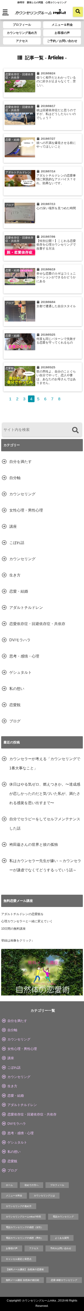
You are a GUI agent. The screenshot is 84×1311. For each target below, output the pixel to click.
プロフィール (22, 24)
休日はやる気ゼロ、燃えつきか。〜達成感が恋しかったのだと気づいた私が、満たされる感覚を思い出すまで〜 (44, 793)
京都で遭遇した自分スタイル (56, 306)
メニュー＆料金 (62, 24)
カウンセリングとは (44, 1195)
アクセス (22, 41)
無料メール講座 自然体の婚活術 (22, 1280)
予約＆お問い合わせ (60, 1248)
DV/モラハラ (20, 640)
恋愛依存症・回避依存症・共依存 (37, 624)
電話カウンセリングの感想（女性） (24, 1227)
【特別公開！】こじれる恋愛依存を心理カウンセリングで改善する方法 (56, 244)
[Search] (75, 430)
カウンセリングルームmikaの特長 (23, 1216)
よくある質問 (62, 1238)
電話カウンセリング (63, 1216)
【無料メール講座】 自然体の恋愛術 (25, 1269)
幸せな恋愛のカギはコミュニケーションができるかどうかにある (56, 277)
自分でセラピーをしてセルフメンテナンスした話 (44, 823)
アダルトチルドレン (26, 608)
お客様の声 (62, 33)
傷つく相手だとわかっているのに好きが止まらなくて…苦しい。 (56, 81)
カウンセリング (22, 494)
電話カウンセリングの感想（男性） (24, 1238)
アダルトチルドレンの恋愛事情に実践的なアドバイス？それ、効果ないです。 (56, 179)
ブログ (15, 721)
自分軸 (15, 478)
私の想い (16, 689)
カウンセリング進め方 (22, 33)
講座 (13, 526)
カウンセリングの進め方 (19, 1206)
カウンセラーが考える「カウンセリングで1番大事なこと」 (44, 763)
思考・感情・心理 (24, 656)
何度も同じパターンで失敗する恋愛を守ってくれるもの (56, 340)
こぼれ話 (16, 543)
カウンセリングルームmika (39, 1300)
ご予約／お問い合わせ (62, 41)
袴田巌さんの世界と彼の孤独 (33, 845)
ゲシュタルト (20, 672)
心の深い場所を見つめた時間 (56, 208)
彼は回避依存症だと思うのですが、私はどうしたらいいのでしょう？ (56, 114)
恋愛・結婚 (18, 591)
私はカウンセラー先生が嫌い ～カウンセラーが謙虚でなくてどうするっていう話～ (45, 865)
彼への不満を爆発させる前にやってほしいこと (56, 144)
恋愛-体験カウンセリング (64, 1280)
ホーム (9, 1185)
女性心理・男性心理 (26, 510)
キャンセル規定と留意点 (19, 1259)
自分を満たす (20, 462)
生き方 (15, 575)
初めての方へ (31, 1185)
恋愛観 (15, 705)
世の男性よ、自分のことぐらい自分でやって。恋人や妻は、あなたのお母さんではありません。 (56, 377)
